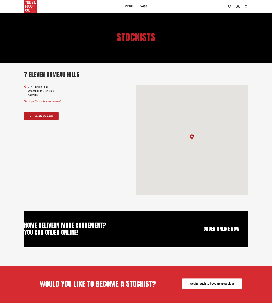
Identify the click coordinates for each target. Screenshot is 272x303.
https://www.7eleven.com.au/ (45, 101)
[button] (192, 137)
